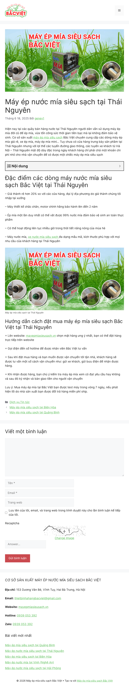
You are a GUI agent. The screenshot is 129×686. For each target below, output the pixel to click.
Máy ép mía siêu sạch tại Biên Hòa (33, 407)
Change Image (64, 538)
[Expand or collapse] (120, 166)
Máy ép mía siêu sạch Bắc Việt (95, 680)
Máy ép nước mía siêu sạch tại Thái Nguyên (34, 651)
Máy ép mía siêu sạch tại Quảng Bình (34, 412)
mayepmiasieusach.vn (41, 335)
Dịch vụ (14, 402)
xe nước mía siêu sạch (43, 237)
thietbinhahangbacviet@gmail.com (37, 598)
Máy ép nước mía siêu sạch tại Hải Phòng (33, 668)
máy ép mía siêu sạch (47, 137)
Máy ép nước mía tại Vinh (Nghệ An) (29, 662)
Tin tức (25, 402)
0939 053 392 (27, 615)
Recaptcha (12, 523)
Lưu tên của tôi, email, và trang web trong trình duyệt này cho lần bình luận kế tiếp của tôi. (64, 512)
